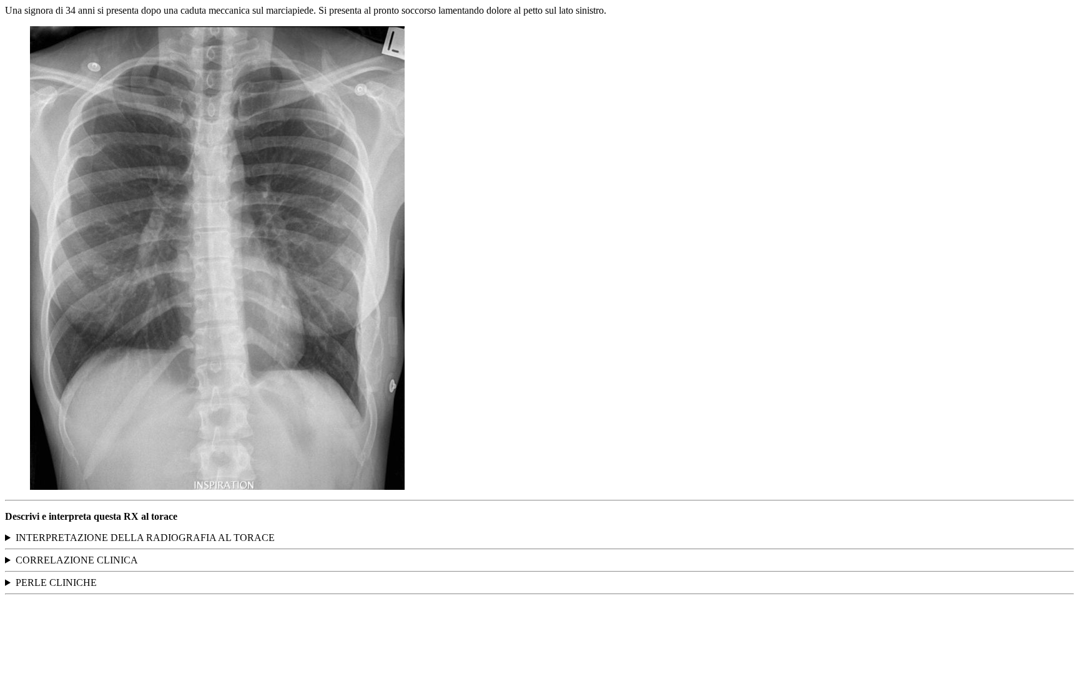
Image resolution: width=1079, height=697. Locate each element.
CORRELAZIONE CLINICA (77, 560)
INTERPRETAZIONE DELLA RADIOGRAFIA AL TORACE (145, 537)
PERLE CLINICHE (56, 582)
